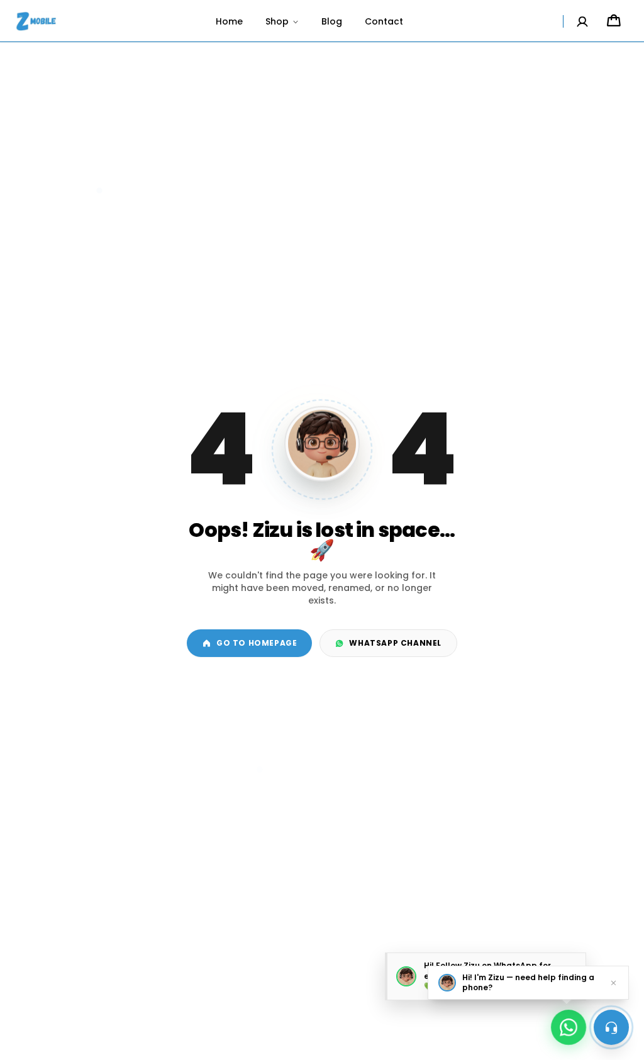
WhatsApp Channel (395, 643)
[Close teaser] (613, 982)
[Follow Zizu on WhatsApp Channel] (568, 1024)
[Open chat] (611, 1027)
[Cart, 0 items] (614, 21)
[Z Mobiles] (36, 21)
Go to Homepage (256, 643)
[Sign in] (582, 21)
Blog (331, 21)
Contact (384, 21)
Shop (277, 21)
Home (229, 21)
